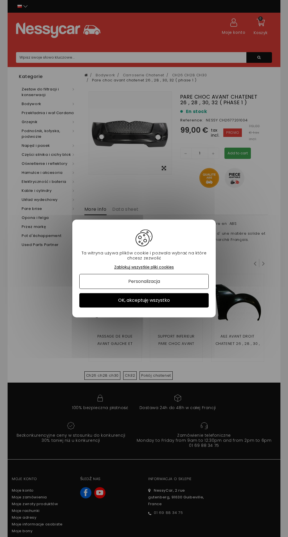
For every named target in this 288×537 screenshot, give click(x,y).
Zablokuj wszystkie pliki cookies (144, 267)
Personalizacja (144, 281)
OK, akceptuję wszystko (144, 300)
